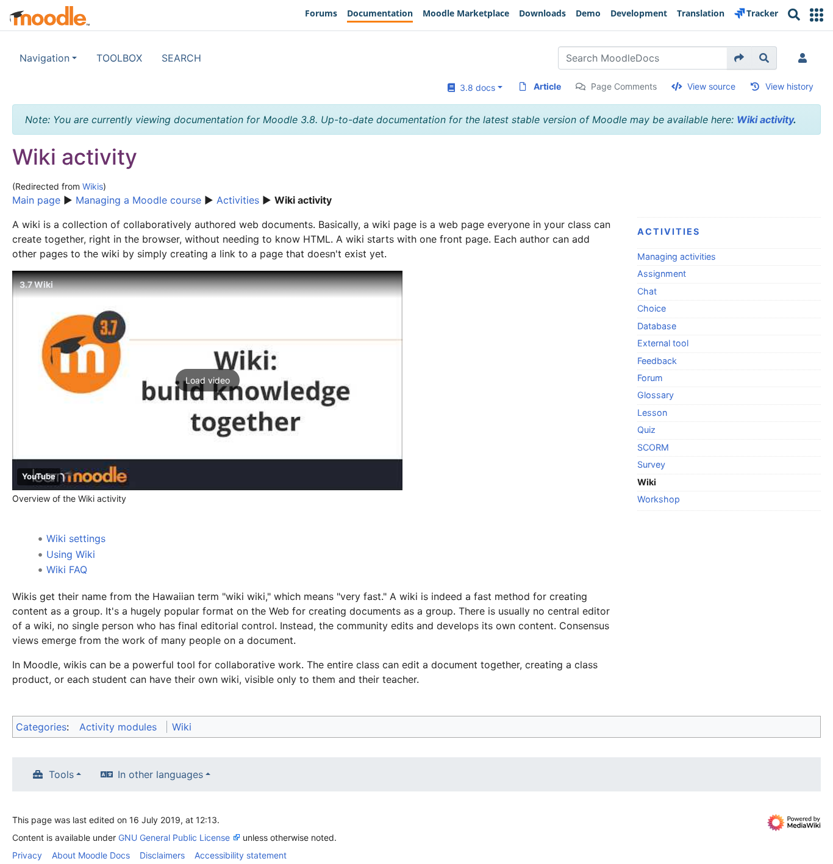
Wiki (181, 727)
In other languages (160, 774)
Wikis (92, 186)
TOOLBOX (119, 58)
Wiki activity (765, 119)
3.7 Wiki (36, 284)
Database (656, 326)
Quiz (646, 429)
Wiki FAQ (66, 569)
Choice (651, 308)
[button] (816, 15)
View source (711, 86)
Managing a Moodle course (138, 200)
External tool (662, 343)
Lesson (652, 412)
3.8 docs (475, 87)
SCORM (653, 447)
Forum (650, 378)
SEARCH (181, 58)
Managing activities (676, 256)
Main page (36, 200)
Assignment (661, 273)
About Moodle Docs (91, 855)
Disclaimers (162, 855)
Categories (41, 727)
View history (789, 86)
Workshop (658, 499)
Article (547, 86)
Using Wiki (70, 554)
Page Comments (624, 86)
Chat (647, 291)
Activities (237, 200)
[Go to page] (739, 58)
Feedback (657, 360)
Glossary (655, 395)
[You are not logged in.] (804, 58)
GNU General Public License (174, 837)
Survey (651, 464)
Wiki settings (75, 538)
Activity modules (118, 727)
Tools (61, 774)
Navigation (45, 58)
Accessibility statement (241, 855)
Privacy (27, 855)
